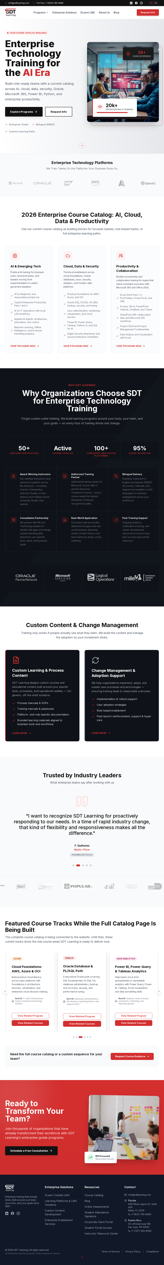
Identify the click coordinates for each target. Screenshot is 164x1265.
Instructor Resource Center (101, 1233)
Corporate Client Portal (99, 1222)
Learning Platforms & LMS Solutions (61, 1202)
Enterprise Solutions (64, 12)
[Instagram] (141, 3)
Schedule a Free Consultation (29, 1150)
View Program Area (22, 346)
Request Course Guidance (130, 1056)
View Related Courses (30, 1023)
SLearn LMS (87, 12)
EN (151, 3)
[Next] (159, 991)
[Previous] (5, 991)
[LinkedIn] (131, 3)
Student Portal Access (98, 1227)
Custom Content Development (55, 1212)
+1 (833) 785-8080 (141, 1214)
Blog (116, 12)
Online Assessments (97, 1206)
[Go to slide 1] (73, 865)
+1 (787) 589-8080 (141, 1231)
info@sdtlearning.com (139, 1194)
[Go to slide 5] (91, 865)
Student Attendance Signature (97, 1214)
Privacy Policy (133, 1251)
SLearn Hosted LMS (57, 1195)
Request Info (148, 12)
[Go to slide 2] (77, 865)
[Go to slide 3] (82, 865)
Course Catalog (94, 1195)
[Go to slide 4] (87, 865)
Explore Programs (21, 111)
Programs (39, 12)
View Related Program (30, 1015)
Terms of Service (110, 1251)
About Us (104, 12)
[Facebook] (136, 3)
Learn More (19, 733)
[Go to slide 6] (90, 1037)
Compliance (152, 1251)
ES (156, 3)
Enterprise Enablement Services (59, 1222)
